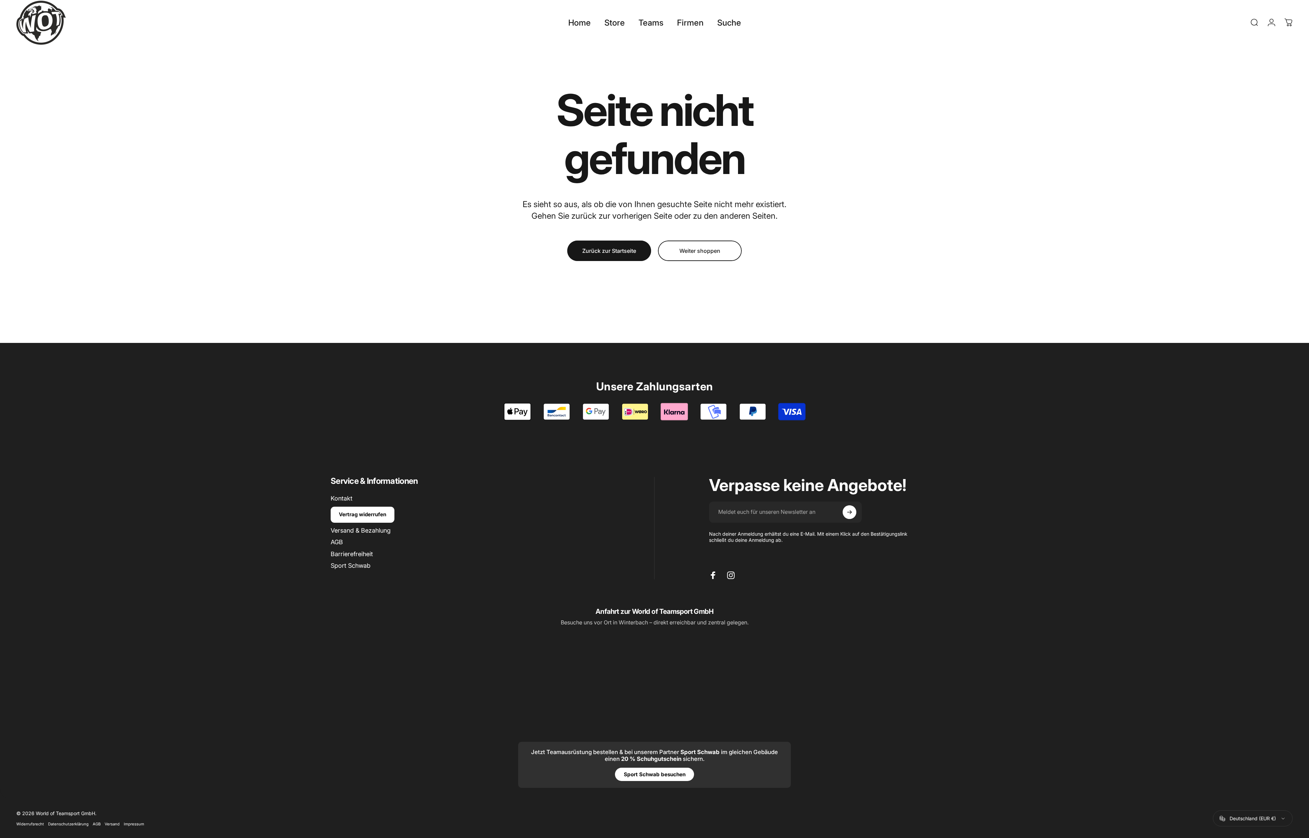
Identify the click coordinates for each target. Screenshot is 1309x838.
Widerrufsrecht (30, 824)
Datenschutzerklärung (68, 824)
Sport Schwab (351, 565)
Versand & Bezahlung (361, 530)
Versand (112, 824)
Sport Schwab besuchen (655, 774)
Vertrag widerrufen (362, 514)
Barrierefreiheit (352, 554)
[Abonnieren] (849, 512)
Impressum (134, 824)
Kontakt (341, 498)
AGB (337, 542)
